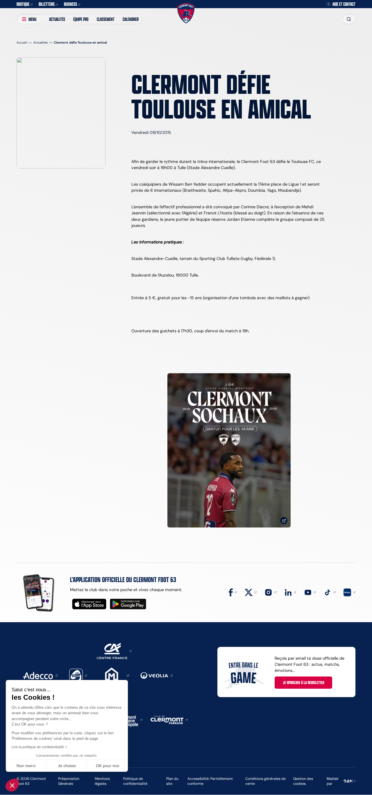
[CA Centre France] (114, 650)
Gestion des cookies (303, 781)
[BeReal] (349, 592)
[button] (12, 785)
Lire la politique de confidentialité (38, 747)
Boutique (23, 4)
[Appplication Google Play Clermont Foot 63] (128, 604)
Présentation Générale (68, 781)
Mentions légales (102, 781)
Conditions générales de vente (265, 781)
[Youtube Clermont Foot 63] (310, 592)
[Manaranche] (114, 675)
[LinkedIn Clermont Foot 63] (290, 592)
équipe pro (80, 19)
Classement (106, 19)
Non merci (26, 765)
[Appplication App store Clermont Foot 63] (89, 604)
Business (70, 4)
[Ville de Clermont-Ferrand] (169, 719)
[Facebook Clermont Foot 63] (233, 592)
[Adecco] (40, 675)
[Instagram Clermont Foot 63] (270, 592)
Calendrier (131, 19)
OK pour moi (107, 765)
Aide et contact (343, 4)
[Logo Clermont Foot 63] (186, 13)
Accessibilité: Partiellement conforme (210, 781)
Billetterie (47, 4)
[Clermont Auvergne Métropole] (128, 719)
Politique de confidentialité (135, 781)
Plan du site (172, 781)
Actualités (57, 19)
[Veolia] (156, 675)
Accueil (22, 42)
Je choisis (67, 765)
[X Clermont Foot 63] (251, 592)
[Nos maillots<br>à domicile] (229, 450)
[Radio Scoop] (78, 675)
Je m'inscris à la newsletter (303, 682)
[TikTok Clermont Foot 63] (330, 592)
